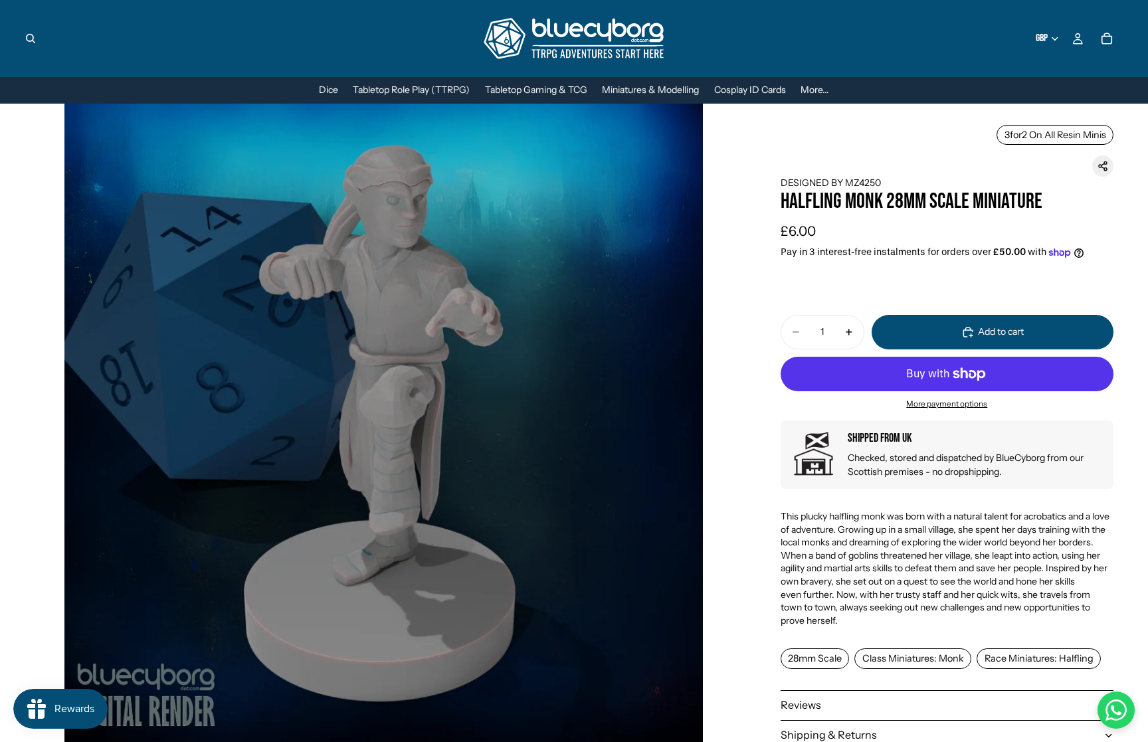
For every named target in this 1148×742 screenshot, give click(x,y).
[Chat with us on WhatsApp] (1116, 710)
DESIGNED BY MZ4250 (831, 183)
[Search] (30, 38)
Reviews (801, 704)
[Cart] (1106, 38)
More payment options (946, 404)
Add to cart (1001, 331)
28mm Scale (815, 658)
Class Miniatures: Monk (913, 658)
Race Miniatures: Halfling (1039, 658)
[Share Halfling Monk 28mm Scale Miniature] (1102, 166)
